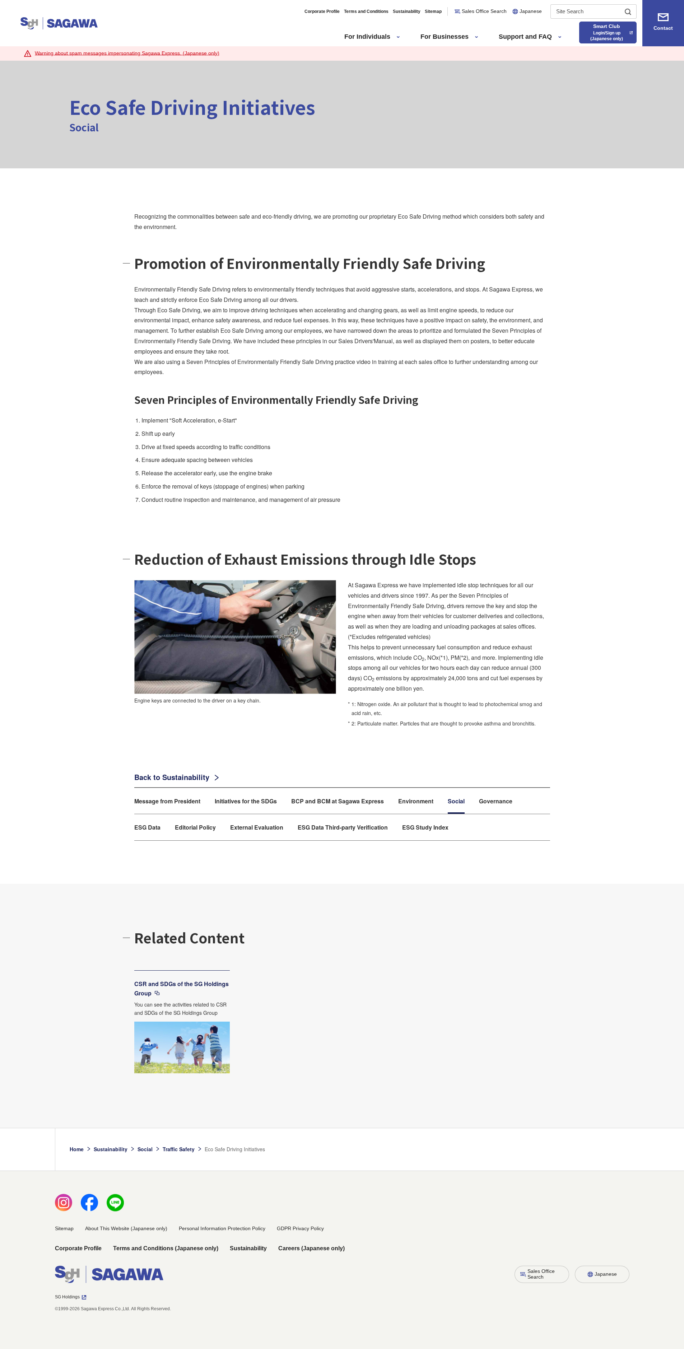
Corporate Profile (322, 11)
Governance (495, 801)
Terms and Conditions (366, 11)
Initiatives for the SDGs (246, 801)
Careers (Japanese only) (311, 1248)
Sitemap (433, 11)
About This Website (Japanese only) (126, 1228)
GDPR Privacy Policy (300, 1228)
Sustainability (406, 11)
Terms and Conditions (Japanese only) (165, 1248)
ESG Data (147, 827)
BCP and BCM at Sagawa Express (337, 801)
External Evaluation (256, 827)
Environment (415, 801)
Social (456, 801)
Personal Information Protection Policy (222, 1228)
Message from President (167, 801)
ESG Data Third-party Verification (343, 827)
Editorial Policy (195, 827)
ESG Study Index (425, 827)
